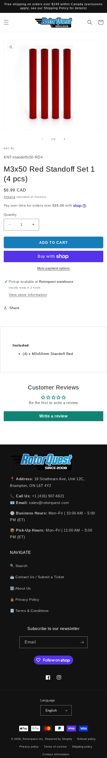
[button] (6, 22)
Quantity (10, 215)
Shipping (9, 196)
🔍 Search (19, 566)
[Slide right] (64, 139)
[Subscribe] (81, 642)
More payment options (53, 268)
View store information (28, 295)
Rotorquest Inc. (33, 738)
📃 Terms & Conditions (29, 611)
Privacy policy (29, 746)
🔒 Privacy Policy (24, 599)
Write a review (53, 416)
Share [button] (14, 308)
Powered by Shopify (58, 738)
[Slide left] (42, 139)
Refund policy (86, 738)
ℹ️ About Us (20, 588)
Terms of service (55, 746)
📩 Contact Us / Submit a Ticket (37, 577)
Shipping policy (82, 746)
